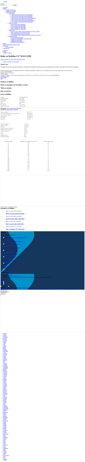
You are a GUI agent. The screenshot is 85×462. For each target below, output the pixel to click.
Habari (4, 43)
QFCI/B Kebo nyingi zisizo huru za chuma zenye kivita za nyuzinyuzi (26, 35)
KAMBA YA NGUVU (11, 10)
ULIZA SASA (4, 279)
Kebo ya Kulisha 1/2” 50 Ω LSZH (18, 27)
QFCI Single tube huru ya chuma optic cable (20, 33)
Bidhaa (4, 8)
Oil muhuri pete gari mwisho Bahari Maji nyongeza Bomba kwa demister (42, 289)
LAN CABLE (11, 13)
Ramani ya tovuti (32, 287)
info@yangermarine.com (14, 276)
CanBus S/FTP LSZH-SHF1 (17, 37)
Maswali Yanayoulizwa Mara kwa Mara (11, 44)
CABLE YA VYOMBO (11, 11)
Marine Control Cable (5, 289)
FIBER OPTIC (11, 30)
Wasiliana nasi (6, 48)
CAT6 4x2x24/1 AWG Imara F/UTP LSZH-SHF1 (21, 15)
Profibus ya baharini (22, 289)
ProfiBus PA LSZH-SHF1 (16, 39)
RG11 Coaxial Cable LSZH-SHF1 (18, 25)
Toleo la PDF (3, 77)
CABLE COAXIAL (12, 23)
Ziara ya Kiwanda (9, 47)
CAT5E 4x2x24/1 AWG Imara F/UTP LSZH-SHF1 (22, 14)
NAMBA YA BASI (12, 36)
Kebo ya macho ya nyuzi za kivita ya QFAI (20, 32)
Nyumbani (5, 7)
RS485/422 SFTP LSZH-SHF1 (17, 42)
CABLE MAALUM (10, 12)
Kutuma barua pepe (5, 291)
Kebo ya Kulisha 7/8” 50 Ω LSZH (18, 29)
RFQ (2, 78)
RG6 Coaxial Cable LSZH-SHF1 (18, 24)
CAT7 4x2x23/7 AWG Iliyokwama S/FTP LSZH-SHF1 (23, 20)
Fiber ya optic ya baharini (63, 289)
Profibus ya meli (72, 289)
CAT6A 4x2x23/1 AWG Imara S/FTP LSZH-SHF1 (22, 17)
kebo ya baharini (13, 289)
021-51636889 (9, 274)
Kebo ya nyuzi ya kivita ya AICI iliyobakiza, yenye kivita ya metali (25, 31)
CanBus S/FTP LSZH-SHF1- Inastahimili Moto (21, 38)
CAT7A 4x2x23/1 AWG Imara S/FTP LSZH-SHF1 (22, 19)
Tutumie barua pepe (5, 76)
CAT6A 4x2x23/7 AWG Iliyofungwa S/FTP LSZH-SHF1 (23, 18)
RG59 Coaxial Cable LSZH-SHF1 (18, 26)
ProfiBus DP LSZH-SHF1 (16, 41)
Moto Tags (26, 287)
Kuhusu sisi (5, 45)
